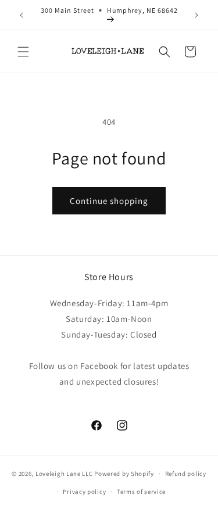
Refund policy (185, 474)
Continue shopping (109, 200)
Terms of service (141, 492)
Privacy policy (84, 492)
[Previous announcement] (21, 15)
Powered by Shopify (124, 474)
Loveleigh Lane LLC (64, 474)
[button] (23, 51)
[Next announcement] (196, 15)
